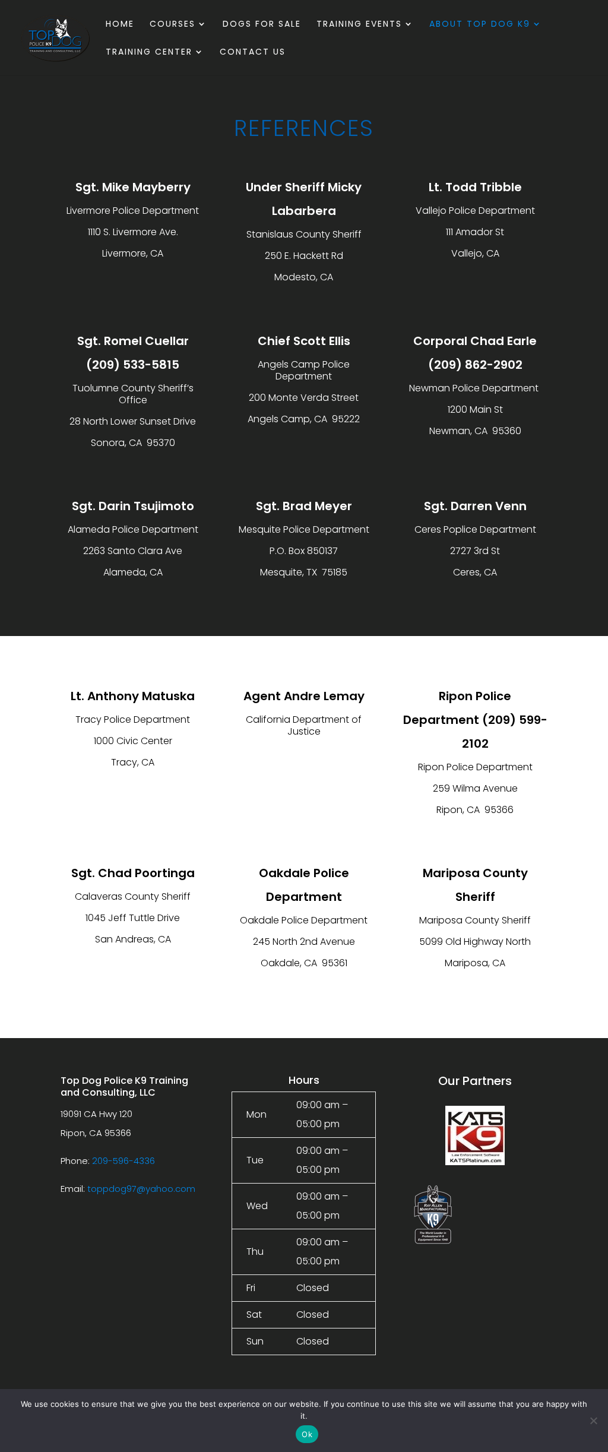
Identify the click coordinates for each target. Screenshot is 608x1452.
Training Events (359, 25)
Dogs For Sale (262, 25)
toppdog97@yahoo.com (141, 1188)
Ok (307, 1434)
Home (120, 25)
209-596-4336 (123, 1160)
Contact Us (253, 53)
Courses (172, 25)
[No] (593, 1420)
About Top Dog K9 (479, 25)
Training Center (149, 53)
